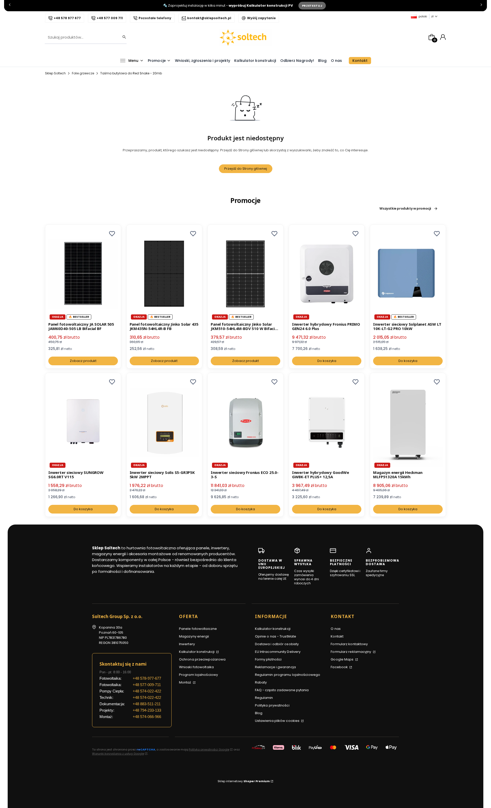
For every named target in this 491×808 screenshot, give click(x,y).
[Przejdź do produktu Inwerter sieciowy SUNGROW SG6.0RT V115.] (83, 422)
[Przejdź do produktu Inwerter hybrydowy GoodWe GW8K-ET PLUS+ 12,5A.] (327, 422)
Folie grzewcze (83, 73)
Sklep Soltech (55, 73)
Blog (258, 713)
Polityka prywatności (272, 705)
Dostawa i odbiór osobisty (277, 644)
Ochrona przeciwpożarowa (202, 659)
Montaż (185, 682)
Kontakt (337, 636)
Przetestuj (312, 6)
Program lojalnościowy (198, 674)
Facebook (340, 667)
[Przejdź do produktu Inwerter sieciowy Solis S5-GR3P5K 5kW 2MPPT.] (164, 422)
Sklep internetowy (244, 781)
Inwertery (187, 644)
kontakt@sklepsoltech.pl (209, 18)
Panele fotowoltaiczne (198, 628)
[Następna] (481, 5)
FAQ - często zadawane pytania (282, 690)
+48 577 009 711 (110, 18)
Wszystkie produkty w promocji (405, 209)
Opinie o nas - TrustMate (275, 636)
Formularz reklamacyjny (351, 651)
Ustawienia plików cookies (277, 720)
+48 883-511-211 (147, 704)
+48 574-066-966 (147, 716)
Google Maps (342, 659)
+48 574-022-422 (147, 691)
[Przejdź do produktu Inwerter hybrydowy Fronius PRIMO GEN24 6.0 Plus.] (327, 274)
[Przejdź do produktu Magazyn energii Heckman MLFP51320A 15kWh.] (408, 422)
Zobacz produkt (83, 360)
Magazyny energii (194, 636)
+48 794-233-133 (147, 710)
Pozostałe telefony (155, 18)
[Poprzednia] (9, 5)
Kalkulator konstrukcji (197, 651)
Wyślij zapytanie (261, 18)
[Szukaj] (123, 37)
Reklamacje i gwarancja (275, 667)
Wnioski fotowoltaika (196, 667)
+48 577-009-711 (147, 684)
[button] (112, 234)
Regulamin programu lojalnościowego (287, 674)
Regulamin (264, 697)
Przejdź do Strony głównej (245, 168)
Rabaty (261, 682)
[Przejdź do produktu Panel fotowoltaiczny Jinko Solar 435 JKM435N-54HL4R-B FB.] (164, 274)
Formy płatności (268, 659)
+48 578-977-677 (147, 678)
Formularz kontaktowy (349, 644)
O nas (336, 628)
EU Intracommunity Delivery (278, 651)
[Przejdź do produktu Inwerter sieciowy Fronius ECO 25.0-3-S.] (245, 422)
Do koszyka (326, 360)
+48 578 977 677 (67, 18)
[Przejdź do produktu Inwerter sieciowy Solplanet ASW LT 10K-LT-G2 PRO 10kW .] (408, 274)
